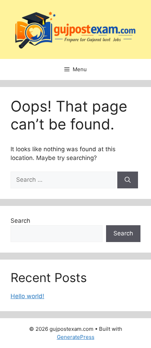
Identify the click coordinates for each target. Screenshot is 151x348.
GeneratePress (75, 337)
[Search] (127, 180)
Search (20, 220)
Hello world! (27, 296)
